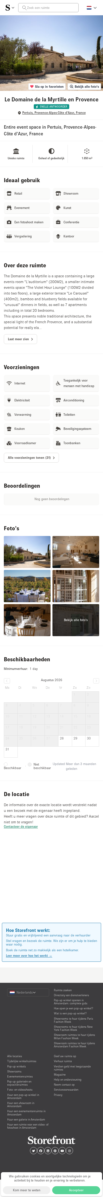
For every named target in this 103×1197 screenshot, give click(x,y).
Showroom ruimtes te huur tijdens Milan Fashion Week (74, 1036)
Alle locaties (14, 1056)
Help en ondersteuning (67, 1079)
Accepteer (76, 1190)
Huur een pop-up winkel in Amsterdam (23, 1096)
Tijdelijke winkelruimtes (21, 1061)
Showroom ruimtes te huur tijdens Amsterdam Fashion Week (74, 1045)
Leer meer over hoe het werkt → (29, 955)
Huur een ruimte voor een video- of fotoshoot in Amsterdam (27, 1126)
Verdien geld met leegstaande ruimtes (72, 1068)
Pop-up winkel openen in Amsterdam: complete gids (70, 1002)
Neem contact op (64, 1084)
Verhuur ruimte (63, 1061)
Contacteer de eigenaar (21, 826)
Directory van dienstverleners (71, 995)
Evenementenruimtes (20, 1076)
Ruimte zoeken (63, 990)
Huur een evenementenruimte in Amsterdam (26, 1113)
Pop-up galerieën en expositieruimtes (19, 1083)
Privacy (58, 1094)
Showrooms (14, 1071)
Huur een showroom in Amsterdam (20, 1104)
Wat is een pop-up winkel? (70, 1013)
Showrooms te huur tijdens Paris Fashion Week (73, 1020)
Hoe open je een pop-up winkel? (73, 1008)
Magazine (60, 1074)
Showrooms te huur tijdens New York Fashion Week (73, 1028)
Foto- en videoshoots (20, 1089)
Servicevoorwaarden (66, 1089)
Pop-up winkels (16, 1066)
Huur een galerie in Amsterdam (26, 1119)
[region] (51, 882)
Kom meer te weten (26, 1190)
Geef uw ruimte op (65, 1056)
